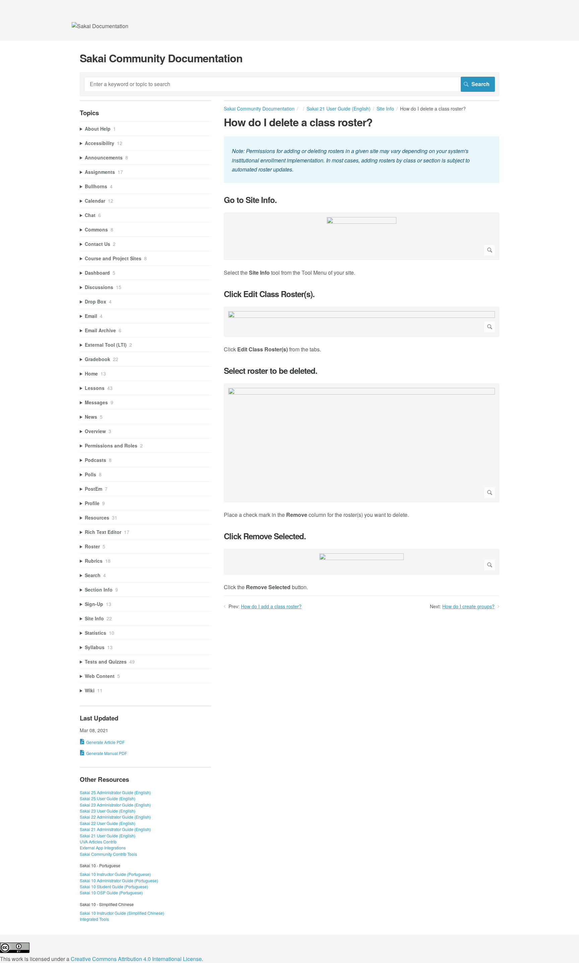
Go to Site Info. (250, 200)
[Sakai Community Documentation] (100, 26)
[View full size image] (361, 236)
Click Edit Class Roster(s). (269, 294)
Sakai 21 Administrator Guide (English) (115, 829)
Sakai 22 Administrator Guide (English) (115, 817)
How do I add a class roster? (271, 606)
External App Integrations (103, 847)
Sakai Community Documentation (259, 108)
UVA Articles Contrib (98, 841)
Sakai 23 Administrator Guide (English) (115, 805)
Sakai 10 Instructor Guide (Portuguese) (115, 874)
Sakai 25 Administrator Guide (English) (115, 792)
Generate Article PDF (105, 742)
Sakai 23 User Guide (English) (107, 811)
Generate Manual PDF (106, 753)
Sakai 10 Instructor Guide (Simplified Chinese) (122, 913)
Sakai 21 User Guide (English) (339, 108)
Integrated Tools (94, 919)
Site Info (385, 108)
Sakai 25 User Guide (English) (107, 798)
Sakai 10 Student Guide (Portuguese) (114, 886)
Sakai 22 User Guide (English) (107, 823)
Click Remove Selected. (265, 536)
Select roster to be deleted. (270, 370)
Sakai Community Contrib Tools (108, 854)
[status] (361, 159)
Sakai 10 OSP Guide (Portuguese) (111, 892)
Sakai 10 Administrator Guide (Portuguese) (119, 880)
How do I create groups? (468, 606)
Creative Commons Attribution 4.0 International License (136, 959)
